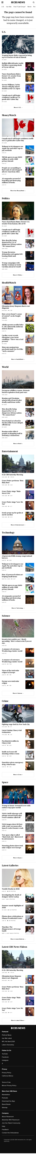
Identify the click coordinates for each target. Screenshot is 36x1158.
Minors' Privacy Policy (9, 1085)
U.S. (3, 7)
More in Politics (17, 275)
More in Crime (17, 774)
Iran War (9, 7)
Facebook (5, 1057)
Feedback (5, 1129)
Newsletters (6, 1094)
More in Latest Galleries (17, 939)
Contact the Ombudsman (10, 1133)
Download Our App (8, 1101)
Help (3, 1126)
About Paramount (8, 1116)
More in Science (17, 693)
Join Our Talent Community (11, 1123)
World (29, 7)
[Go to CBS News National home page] (18, 2)
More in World (17, 443)
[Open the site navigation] (6, 2)
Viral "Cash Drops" (19, 7)
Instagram (5, 1060)
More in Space (17, 858)
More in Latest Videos (17, 1020)
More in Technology (17, 608)
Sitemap (4, 1107)
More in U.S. (17, 107)
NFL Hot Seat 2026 (8, 1041)
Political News (6, 1035)
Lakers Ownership (8, 1045)
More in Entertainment (17, 525)
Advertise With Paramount (10, 1120)
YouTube (5, 1054)
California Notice (7, 1076)
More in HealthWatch (17, 359)
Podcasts (5, 1098)
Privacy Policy (6, 1072)
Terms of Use (6, 1082)
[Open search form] (33, 2)
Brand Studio (6, 1104)
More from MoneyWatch (17, 190)
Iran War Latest (7, 1038)
